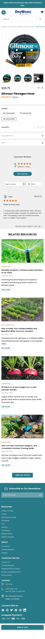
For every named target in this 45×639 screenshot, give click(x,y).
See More (5, 290)
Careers (4, 553)
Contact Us (5, 562)
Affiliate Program (7, 537)
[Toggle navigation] (3, 12)
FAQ (2, 524)
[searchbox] (13, 184)
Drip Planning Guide (8, 517)
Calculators (5, 530)
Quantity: (5, 127)
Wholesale (5, 521)
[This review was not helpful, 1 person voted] (39, 226)
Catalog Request (7, 549)
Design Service (7, 534)
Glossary (4, 527)
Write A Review (22, 174)
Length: (5, 108)
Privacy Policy (6, 575)
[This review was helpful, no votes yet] (35, 226)
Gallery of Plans (7, 511)
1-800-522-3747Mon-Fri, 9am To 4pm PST (15, 590)
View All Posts (22, 475)
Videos (3, 514)
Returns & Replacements (10, 572)
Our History (5, 546)
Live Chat (8, 584)
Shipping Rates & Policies (10, 569)
